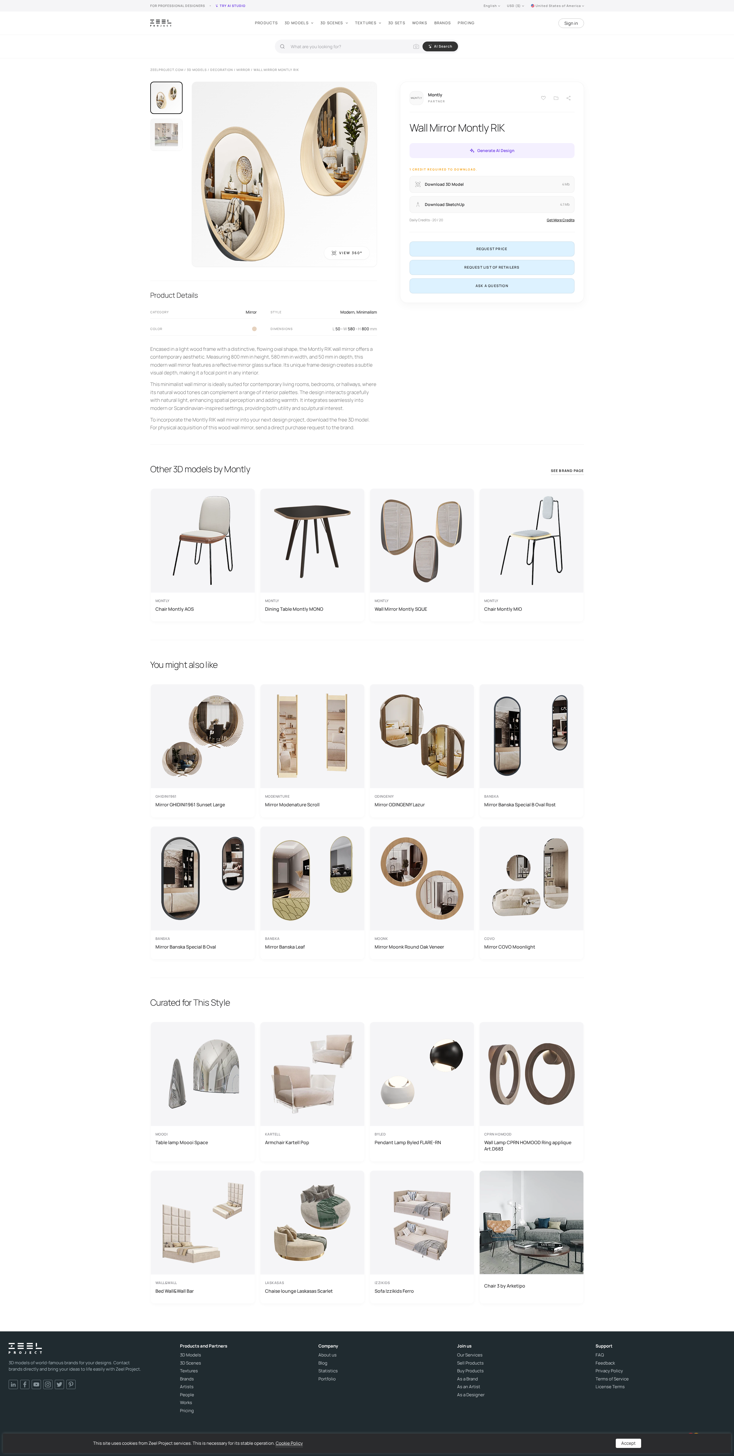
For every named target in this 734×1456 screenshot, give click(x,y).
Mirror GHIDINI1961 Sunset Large (190, 804)
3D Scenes (331, 22)
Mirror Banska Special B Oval (185, 947)
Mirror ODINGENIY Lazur (400, 804)
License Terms (610, 1387)
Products (266, 22)
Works (419, 22)
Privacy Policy (609, 1371)
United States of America (558, 5)
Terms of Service (612, 1379)
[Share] (569, 98)
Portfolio (327, 1379)
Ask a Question (492, 285)
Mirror (251, 312)
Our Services (470, 1355)
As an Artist (468, 1387)
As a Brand (467, 1379)
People (187, 1395)
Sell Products (470, 1363)
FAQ (600, 1355)
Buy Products (470, 1371)
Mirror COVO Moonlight (509, 947)
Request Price (492, 248)
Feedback (605, 1363)
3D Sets (396, 22)
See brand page (567, 470)
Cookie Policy (289, 1443)
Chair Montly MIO (503, 609)
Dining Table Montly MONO (294, 609)
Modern (347, 312)
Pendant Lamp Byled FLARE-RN (408, 1142)
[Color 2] (254, 329)
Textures (365, 22)
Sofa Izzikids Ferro (394, 1291)
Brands (442, 22)
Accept (628, 1443)
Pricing (466, 22)
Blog (322, 1363)
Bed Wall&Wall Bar (174, 1291)
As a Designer (471, 1395)
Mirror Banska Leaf (285, 947)
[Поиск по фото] (416, 46)
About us (327, 1355)
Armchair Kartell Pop (287, 1142)
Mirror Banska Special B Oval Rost (520, 804)
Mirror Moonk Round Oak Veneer (409, 947)
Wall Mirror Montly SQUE (401, 609)
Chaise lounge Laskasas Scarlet (299, 1291)
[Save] (543, 98)
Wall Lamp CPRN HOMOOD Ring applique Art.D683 (527, 1145)
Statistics (328, 1371)
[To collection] (556, 98)
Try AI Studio (232, 5)
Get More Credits (561, 220)
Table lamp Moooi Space (181, 1142)
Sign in (571, 23)
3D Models (297, 22)
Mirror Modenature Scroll (292, 804)
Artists (187, 1387)
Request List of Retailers (492, 267)
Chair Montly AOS (174, 609)
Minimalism (366, 312)
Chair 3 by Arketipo (504, 1286)
